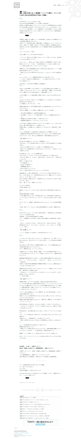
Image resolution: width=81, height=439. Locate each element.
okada (27, 382)
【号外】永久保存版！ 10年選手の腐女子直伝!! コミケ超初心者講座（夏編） (34, 413)
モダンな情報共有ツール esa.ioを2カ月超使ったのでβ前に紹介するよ (33, 406)
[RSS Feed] (66, 5)
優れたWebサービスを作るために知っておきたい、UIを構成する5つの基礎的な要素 (35, 415)
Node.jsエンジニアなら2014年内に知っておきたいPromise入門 (32, 411)
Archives (59, 5)
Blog (20, 430)
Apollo (19, 435)
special (30, 382)
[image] (40, 19)
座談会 (33, 382)
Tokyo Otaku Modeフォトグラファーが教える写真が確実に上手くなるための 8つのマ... (35, 404)
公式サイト (26, 336)
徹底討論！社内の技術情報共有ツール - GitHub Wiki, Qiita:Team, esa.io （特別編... (35, 418)
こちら (24, 375)
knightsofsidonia (22, 382)
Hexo (18, 436)
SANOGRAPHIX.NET (29, 435)
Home (55, 5)
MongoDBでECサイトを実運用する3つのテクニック (30, 402)
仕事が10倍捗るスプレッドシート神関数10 (28, 397)
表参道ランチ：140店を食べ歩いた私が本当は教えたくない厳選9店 (32, 408)
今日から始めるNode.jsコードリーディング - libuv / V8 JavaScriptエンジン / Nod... (35, 399)
